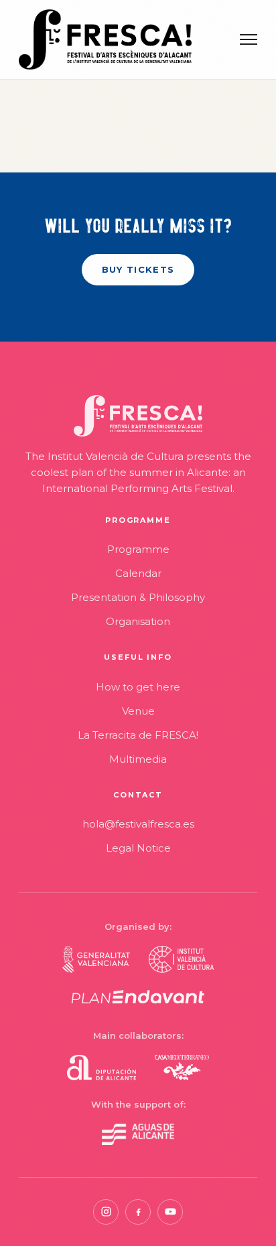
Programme (138, 549)
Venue (138, 711)
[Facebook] (138, 1212)
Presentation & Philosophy (138, 597)
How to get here (138, 686)
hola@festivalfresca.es (138, 824)
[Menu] (248, 39)
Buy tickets (138, 269)
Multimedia (138, 759)
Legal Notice (138, 848)
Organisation (138, 621)
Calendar (138, 573)
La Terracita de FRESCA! (138, 735)
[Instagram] (106, 1212)
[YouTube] (170, 1212)
